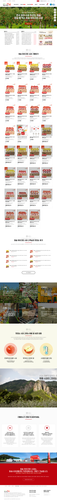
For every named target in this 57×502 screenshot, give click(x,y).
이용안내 (13, 486)
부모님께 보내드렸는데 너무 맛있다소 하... (27, 42)
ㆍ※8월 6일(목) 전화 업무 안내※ (8, 43)
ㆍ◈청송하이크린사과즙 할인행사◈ (8, 33)
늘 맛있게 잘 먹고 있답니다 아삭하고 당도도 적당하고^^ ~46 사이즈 (43, 255)
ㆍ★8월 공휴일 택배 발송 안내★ (8, 42)
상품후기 (36, 4)
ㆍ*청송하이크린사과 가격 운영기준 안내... (9, 34)
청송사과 (21, 4)
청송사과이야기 (16, 4)
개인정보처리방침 (17, 486)
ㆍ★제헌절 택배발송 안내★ (7, 44)
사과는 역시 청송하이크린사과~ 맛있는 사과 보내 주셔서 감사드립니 (43, 265)
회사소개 (6, 486)
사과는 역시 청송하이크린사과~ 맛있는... (27, 41)
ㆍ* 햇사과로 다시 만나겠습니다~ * (8, 41)
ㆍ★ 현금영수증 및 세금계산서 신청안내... (9, 36)
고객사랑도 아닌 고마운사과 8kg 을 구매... (27, 33)
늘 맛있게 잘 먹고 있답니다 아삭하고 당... (27, 35)
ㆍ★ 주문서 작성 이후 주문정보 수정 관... (9, 35)
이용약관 (9, 486)
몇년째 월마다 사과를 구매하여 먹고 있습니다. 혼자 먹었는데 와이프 (19, 260)
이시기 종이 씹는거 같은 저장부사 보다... (26, 34)
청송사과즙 (29, 4)
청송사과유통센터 (42, 4)
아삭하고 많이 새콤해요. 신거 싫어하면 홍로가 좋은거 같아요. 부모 (19, 265)
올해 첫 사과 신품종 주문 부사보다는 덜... (27, 43)
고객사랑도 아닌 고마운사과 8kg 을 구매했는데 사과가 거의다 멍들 (19, 250)
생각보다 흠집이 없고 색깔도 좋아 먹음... (26, 44)
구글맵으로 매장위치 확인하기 (28, 479)
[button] (27, 26)
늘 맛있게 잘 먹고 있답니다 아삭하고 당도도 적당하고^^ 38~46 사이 (19, 255)
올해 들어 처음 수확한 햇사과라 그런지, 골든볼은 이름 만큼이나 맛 (43, 260)
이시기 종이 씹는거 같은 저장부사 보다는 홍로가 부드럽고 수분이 (42, 250)
